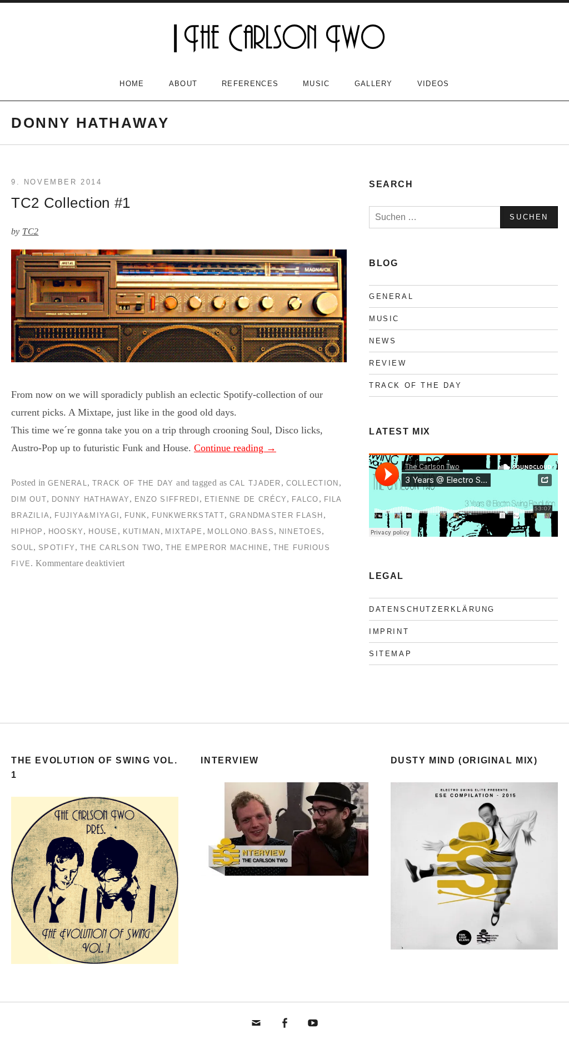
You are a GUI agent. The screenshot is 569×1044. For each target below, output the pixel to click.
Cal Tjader (255, 483)
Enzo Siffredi (166, 499)
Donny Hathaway (90, 499)
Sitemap (390, 654)
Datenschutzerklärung (432, 609)
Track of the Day (133, 483)
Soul (22, 547)
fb (284, 1023)
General (67, 483)
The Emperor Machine (217, 547)
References (250, 83)
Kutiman (142, 531)
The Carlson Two (120, 547)
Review (388, 363)
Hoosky (66, 531)
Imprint (389, 631)
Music (316, 83)
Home (131, 83)
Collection (312, 483)
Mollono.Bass (240, 531)
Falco (305, 499)
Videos (433, 83)
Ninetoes (300, 531)
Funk (135, 515)
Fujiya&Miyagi (86, 515)
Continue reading (235, 447)
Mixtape (183, 531)
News (382, 341)
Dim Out (29, 499)
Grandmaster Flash (276, 515)
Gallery (374, 83)
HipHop (27, 531)
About (183, 83)
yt (313, 1023)
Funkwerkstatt (188, 515)
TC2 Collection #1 (71, 202)
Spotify (56, 547)
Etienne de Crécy (245, 499)
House (103, 531)
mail (257, 1023)
